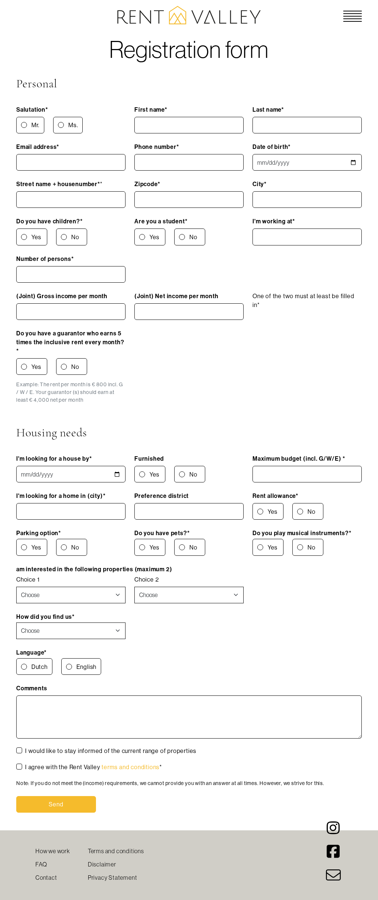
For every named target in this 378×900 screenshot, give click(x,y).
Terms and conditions (116, 851)
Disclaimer (102, 864)
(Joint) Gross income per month (61, 296)
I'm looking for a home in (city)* (60, 495)
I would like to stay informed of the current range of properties (110, 750)
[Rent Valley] (189, 14)
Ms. (73, 125)
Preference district (161, 495)
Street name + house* (58, 184)
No (75, 237)
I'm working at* (273, 221)
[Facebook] (333, 854)
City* (259, 184)
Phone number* (156, 146)
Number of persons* (44, 258)
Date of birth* (271, 146)
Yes (36, 237)
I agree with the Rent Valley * (93, 767)
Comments (31, 688)
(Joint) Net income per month (176, 296)
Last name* (268, 109)
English (86, 666)
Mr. (35, 125)
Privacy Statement (112, 877)
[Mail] (333, 878)
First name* (150, 109)
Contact (46, 877)
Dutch (39, 666)
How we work (52, 851)
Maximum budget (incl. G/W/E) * (298, 458)
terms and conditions (130, 767)
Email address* (37, 146)
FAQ (41, 864)
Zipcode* (147, 184)
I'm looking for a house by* (54, 458)
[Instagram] (333, 831)
